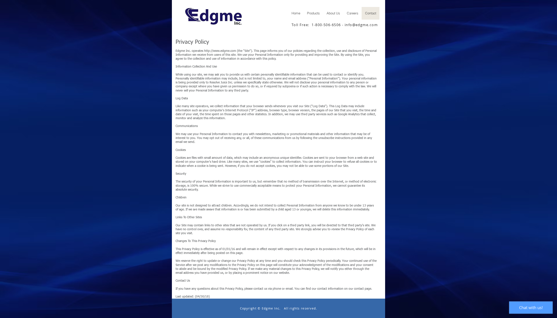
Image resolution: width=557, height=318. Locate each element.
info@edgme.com (361, 24)
